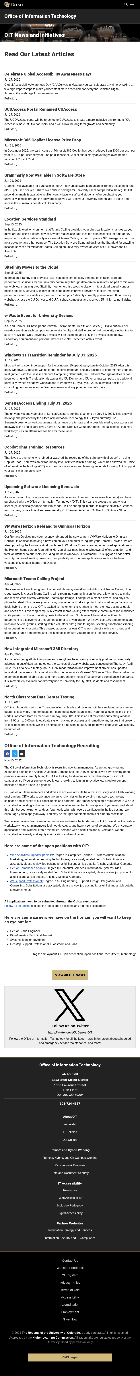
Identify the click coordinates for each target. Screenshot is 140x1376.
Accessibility (70, 1297)
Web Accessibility (70, 1197)
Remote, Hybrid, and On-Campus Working (70, 1157)
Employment (70, 1312)
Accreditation (70, 1304)
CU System (70, 1275)
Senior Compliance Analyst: (28, 868)
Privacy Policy (70, 1283)
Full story (10, 98)
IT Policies (70, 1132)
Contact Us (70, 1260)
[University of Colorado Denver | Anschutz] (14, 4)
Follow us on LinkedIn (18, 905)
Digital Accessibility (70, 1213)
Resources (70, 1190)
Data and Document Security (70, 1173)
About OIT (70, 1116)
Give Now (70, 1319)
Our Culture (70, 1139)
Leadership (70, 1124)
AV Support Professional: (26, 881)
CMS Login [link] (69, 1357)
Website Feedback (70, 1268)
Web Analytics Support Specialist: (32, 855)
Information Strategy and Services (70, 1230)
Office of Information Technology (40, 16)
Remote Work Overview (70, 1165)
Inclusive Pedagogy (70, 1205)
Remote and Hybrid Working (70, 1150)
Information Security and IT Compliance (70, 1238)
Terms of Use (70, 1290)
